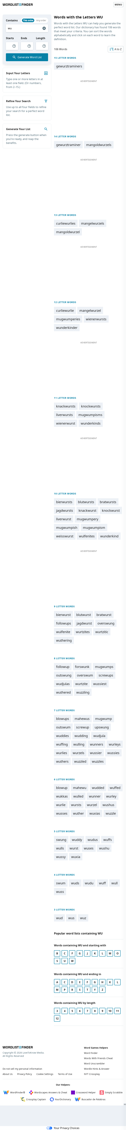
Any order (41, 20)
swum (60, 883)
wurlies (61, 753)
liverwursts (64, 415)
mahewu (79, 788)
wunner (95, 796)
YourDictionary (63, 1099)
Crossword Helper (86, 1092)
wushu (104, 848)
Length (40, 38)
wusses (61, 813)
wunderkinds (91, 423)
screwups (106, 675)
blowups (62, 718)
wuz (83, 918)
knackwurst (87, 510)
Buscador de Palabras (93, 1099)
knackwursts (65, 406)
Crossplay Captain (36, 1099)
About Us (8, 1074)
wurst (74, 848)
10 (109, 1011)
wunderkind (109, 536)
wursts (76, 805)
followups (63, 623)
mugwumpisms (90, 415)
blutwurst (83, 615)
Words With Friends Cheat (98, 1058)
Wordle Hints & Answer (96, 1068)
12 (57, 1018)
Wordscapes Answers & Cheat (50, 1092)
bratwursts (108, 502)
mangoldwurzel (68, 232)
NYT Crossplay (92, 1074)
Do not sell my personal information (22, 1068)
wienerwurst (65, 423)
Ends (24, 38)
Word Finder (91, 1053)
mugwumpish (66, 527)
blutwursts (86, 502)
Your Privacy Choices (66, 1128)
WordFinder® (17, 1092)
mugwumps (104, 666)
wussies (113, 753)
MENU (118, 4)
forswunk (82, 666)
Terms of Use (65, 1074)
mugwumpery (87, 519)
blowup (61, 788)
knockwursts (91, 406)
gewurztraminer (68, 145)
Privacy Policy (24, 1074)
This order (28, 20)
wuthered (63, 692)
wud (59, 918)
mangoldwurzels (98, 145)
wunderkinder (66, 327)
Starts (10, 38)
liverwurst (63, 519)
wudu (89, 883)
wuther (78, 813)
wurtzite (81, 684)
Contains (12, 20)
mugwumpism (94, 527)
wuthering (64, 640)
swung (61, 839)
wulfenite (63, 632)
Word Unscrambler (94, 1063)
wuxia (75, 857)
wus (71, 918)
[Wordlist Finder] (18, 1047)
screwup (82, 727)
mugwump (103, 718)
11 (117, 1011)
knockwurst (111, 510)
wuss (60, 891)
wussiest (99, 684)
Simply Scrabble (114, 1092)
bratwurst (103, 615)
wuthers (62, 761)
